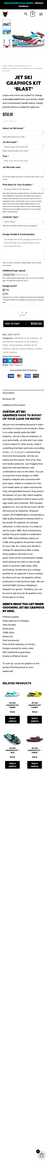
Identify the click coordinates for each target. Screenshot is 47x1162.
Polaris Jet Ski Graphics (13, 345)
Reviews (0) (9, 399)
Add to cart (23, 323)
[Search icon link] (26, 14)
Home (5, 66)
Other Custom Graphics (16, 66)
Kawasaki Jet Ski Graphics (19, 68)
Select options (12, 719)
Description (8, 393)
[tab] (23, 393)
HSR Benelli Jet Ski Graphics (26, 338)
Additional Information (14, 405)
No (6, 293)
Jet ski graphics (18, 452)
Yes (7, 289)
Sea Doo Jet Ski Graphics (23, 349)
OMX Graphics (15, 365)
